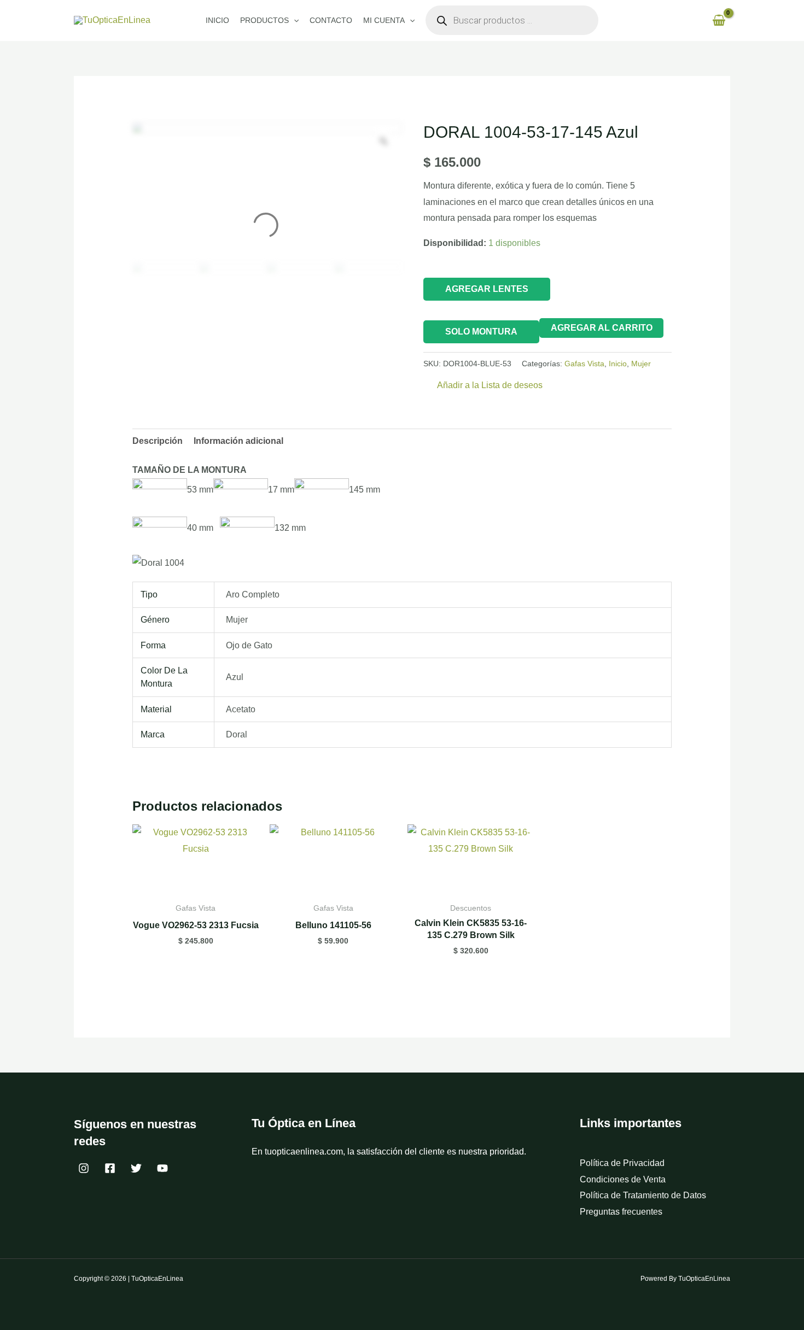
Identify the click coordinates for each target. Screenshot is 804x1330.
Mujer (641, 363)
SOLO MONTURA (481, 331)
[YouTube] (162, 1168)
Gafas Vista (584, 363)
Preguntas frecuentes (621, 1211)
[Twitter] (136, 1168)
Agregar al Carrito (601, 327)
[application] (294, 20)
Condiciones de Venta (623, 1179)
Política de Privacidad (622, 1163)
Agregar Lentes (486, 289)
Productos (264, 20)
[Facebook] (110, 1168)
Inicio (217, 20)
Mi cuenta (384, 20)
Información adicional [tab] (238, 441)
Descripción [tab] (157, 441)
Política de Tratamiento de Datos (643, 1195)
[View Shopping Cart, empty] (718, 20)
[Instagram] (84, 1168)
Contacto (331, 20)
